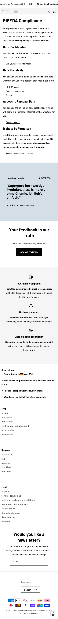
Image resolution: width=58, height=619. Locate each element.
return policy (8, 508)
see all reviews (29, 252)
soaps (4, 413)
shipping (6, 521)
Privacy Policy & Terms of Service (31, 40)
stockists (6, 467)
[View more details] (29, 192)
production (7, 434)
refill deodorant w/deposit (15, 425)
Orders (9, 95)
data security (8, 517)
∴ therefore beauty (20, 611)
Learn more (29, 350)
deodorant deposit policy (14, 504)
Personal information (15, 91)
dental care (7, 421)
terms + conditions (11, 495)
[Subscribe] (44, 562)
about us (6, 462)
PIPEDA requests (13, 87)
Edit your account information (18, 64)
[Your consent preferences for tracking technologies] (53, 614)
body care (6, 417)
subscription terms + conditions (18, 500)
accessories (7, 430)
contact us (6, 454)
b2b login (6, 471)
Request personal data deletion (19, 153)
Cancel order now (10, 512)
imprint (5, 491)
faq (3, 458)
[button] (15, 11)
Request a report (13, 122)
